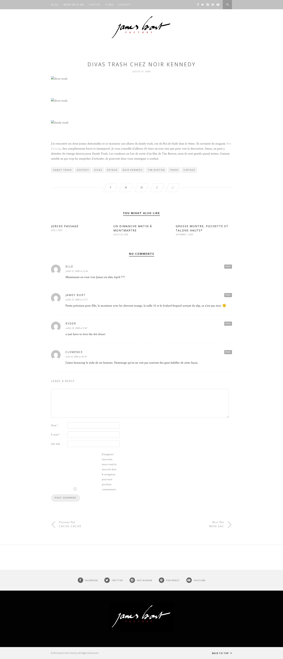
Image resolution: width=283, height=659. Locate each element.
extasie (112, 169)
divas (98, 169)
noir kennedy (133, 169)
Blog (55, 4)
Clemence (74, 352)
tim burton (156, 169)
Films (109, 4)
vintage (189, 169)
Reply (228, 266)
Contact (124, 4)
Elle (69, 266)
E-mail (55, 434)
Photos (94, 4)
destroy (83, 169)
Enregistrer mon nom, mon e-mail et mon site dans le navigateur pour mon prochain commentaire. (109, 472)
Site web (55, 444)
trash (174, 169)
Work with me (74, 4)
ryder (70, 323)
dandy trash (62, 169)
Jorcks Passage (65, 226)
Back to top (220, 653)
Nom (54, 425)
